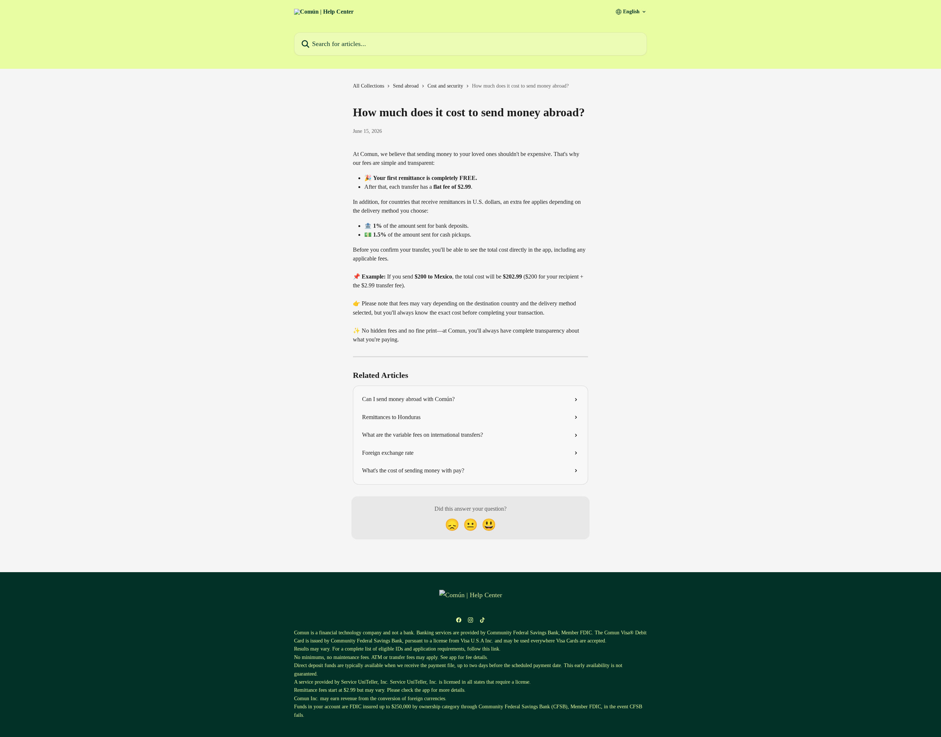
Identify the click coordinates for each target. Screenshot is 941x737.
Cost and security (445, 86)
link (495, 649)
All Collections (368, 86)
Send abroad (406, 86)
